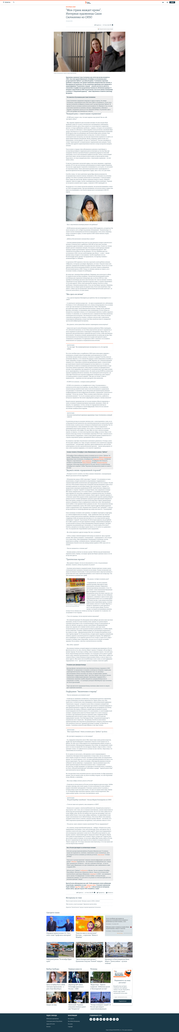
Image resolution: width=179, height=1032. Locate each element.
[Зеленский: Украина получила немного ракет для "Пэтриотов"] (78, 997)
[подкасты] (167, 2)
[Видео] (163, 2)
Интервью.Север (71, 7)
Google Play (87, 887)
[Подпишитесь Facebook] (94, 1019)
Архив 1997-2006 (50, 1024)
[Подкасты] (114, 1019)
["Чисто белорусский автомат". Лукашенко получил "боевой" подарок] (89, 950)
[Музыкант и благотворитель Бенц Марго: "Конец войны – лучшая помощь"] (119, 950)
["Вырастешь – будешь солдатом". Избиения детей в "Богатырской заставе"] (100, 977)
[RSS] (110, 1019)
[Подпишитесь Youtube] (100, 1019)
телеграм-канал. (91, 885)
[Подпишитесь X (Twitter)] (97, 1019)
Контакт (48, 1026)
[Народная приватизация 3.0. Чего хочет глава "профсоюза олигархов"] (60, 923)
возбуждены (83, 870)
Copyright (70, 1026)
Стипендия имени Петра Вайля (54, 1021)
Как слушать (71, 1018)
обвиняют (74, 861)
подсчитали (101, 854)
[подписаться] (117, 1019)
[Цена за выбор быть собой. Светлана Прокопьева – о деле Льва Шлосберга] (56, 977)
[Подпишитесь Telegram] (104, 1019)
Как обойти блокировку (74, 1021)
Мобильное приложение (52, 1018)
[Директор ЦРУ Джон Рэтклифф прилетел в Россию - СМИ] (78, 977)
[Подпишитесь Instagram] (107, 1019)
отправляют (93, 874)
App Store (78, 887)
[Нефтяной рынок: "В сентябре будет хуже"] (60, 950)
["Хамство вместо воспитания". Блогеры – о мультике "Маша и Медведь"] (89, 923)
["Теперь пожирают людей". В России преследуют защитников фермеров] (100, 997)
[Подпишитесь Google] (91, 1019)
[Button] (97, 25)
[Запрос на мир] (56, 997)
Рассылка (70, 1024)
